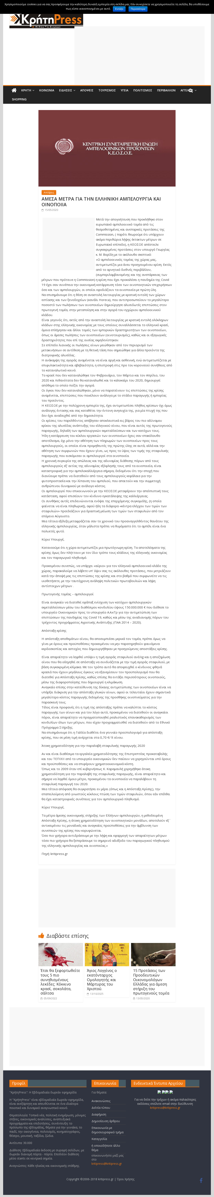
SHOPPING (19, 99)
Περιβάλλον (166, 90)
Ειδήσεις (65, 90)
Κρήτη (26, 90)
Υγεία (124, 90)
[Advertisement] (140, 55)
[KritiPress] (46, 15)
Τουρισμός (107, 90)
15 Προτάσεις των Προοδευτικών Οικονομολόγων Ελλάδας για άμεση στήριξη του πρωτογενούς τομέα (151, 982)
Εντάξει (119, 9)
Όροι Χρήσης (125, 1179)
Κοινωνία (46, 90)
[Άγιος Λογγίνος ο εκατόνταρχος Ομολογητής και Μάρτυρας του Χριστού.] (107, 945)
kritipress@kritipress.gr (107, 1164)
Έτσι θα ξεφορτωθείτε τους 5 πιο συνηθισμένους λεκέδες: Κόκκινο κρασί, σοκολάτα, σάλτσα (60, 982)
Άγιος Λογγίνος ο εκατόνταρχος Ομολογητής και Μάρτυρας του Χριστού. (102, 979)
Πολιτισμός (142, 90)
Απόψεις (86, 90)
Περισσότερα (138, 9)
